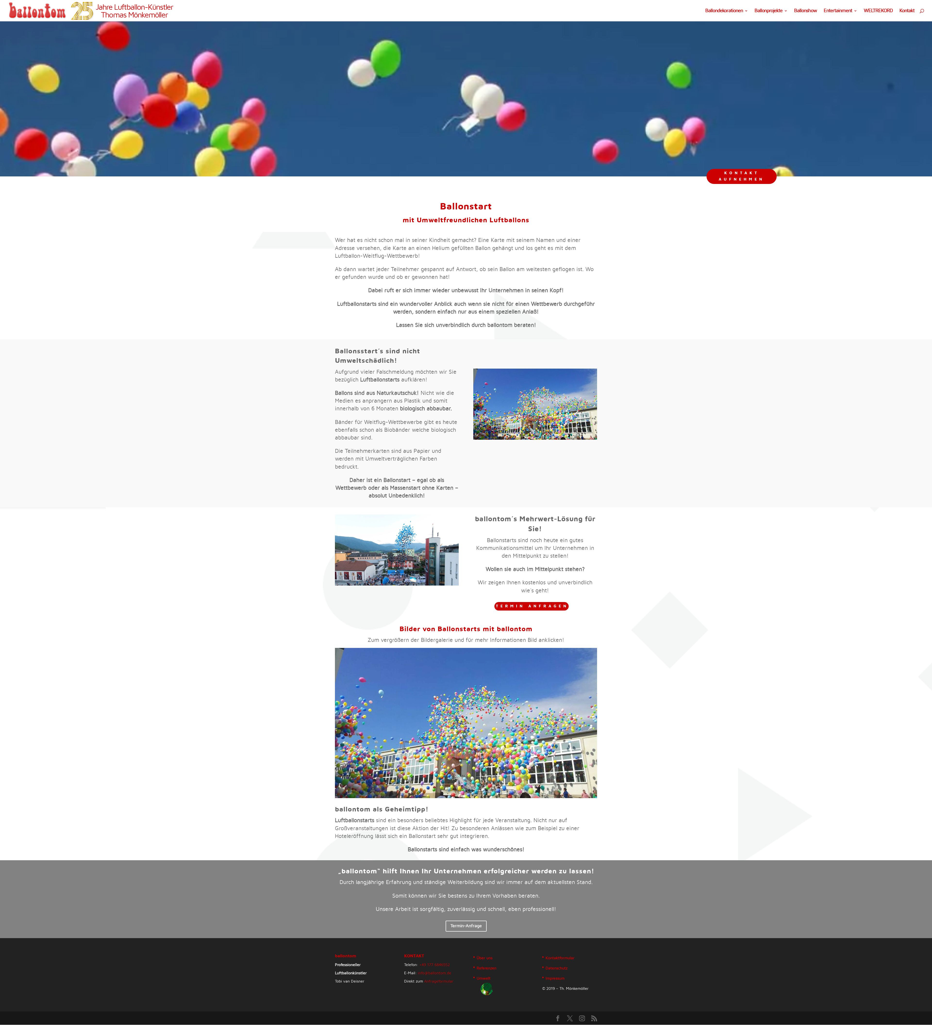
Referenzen (486, 968)
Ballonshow (805, 11)
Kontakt (907, 11)
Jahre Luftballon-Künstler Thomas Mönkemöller (134, 11)
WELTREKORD (878, 11)
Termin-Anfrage (466, 926)
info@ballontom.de (434, 973)
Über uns (484, 958)
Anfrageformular (438, 981)
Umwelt (484, 978)
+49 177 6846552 (434, 965)
